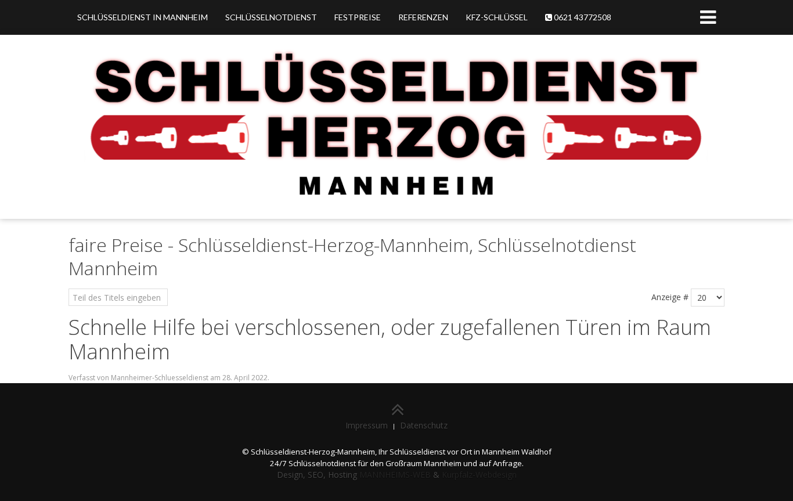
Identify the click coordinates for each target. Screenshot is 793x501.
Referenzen (423, 17)
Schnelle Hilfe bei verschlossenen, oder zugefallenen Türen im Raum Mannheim (390, 339)
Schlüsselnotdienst (271, 17)
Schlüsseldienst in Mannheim (142, 17)
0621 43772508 (581, 17)
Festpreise (357, 17)
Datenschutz (424, 425)
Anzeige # (670, 296)
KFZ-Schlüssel (497, 17)
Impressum (366, 425)
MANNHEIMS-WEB (395, 474)
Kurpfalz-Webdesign (479, 474)
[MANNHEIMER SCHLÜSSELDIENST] (396, 125)
